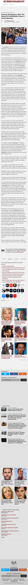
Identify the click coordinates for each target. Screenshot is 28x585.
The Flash (23, 259)
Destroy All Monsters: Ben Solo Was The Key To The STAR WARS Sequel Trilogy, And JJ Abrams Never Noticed (13, 269)
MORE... (3, 537)
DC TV (4, 259)
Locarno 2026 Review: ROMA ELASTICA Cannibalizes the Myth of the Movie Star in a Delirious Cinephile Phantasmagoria (17, 426)
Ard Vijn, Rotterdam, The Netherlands (9, 518)
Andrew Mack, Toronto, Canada (8, 514)
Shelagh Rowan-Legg (6, 534)
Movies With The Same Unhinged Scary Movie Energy (6, 340)
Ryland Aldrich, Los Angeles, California (10, 530)
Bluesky (6, 569)
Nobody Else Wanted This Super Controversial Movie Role (21, 340)
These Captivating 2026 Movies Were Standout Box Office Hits (7, 502)
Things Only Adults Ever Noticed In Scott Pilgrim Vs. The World (20, 323)
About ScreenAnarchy (7, 579)
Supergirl (10, 259)
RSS (23, 569)
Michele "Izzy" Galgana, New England (9, 527)
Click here (23, 250)
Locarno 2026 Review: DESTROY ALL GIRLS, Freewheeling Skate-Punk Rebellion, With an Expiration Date (17, 417)
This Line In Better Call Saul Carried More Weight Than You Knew (20, 483)
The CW (16, 259)
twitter (25, 242)
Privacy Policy (6, 580)
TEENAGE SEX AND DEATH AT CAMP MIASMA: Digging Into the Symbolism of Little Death (17, 441)
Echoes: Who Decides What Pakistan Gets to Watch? (15, 409)
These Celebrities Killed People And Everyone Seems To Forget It (6, 323)
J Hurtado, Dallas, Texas (6, 521)
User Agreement (14, 580)
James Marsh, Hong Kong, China (8, 524)
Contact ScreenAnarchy (19, 579)
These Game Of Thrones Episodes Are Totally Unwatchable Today (6, 357)
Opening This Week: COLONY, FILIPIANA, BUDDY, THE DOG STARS (16, 434)
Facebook (14, 569)
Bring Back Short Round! (8, 266)
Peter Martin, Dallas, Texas (7, 511)
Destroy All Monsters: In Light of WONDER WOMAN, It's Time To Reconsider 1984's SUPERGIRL (12, 277)
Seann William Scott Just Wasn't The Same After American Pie (7, 483)
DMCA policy (20, 252)
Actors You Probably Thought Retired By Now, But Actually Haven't (20, 502)
